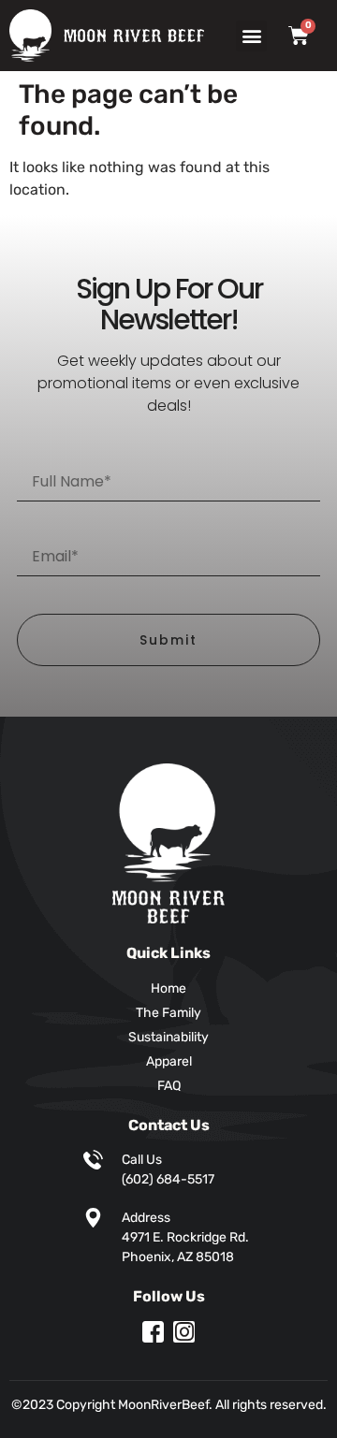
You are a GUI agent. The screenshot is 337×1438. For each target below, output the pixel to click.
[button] (251, 36)
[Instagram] (184, 1332)
